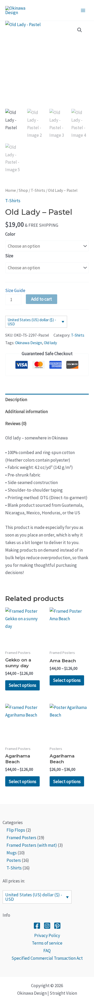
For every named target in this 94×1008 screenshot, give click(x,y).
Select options (22, 685)
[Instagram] (47, 925)
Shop (23, 190)
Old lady (50, 342)
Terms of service (47, 943)
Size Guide (15, 290)
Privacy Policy (47, 935)
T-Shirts (38, 190)
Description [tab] (16, 399)
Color (10, 234)
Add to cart (41, 299)
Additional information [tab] (26, 411)
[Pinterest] (57, 925)
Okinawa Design (28, 342)
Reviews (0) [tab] (16, 423)
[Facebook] (36, 925)
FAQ (47, 950)
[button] (79, 30)
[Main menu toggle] (83, 10)
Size (9, 256)
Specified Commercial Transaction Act (47, 958)
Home (10, 190)
